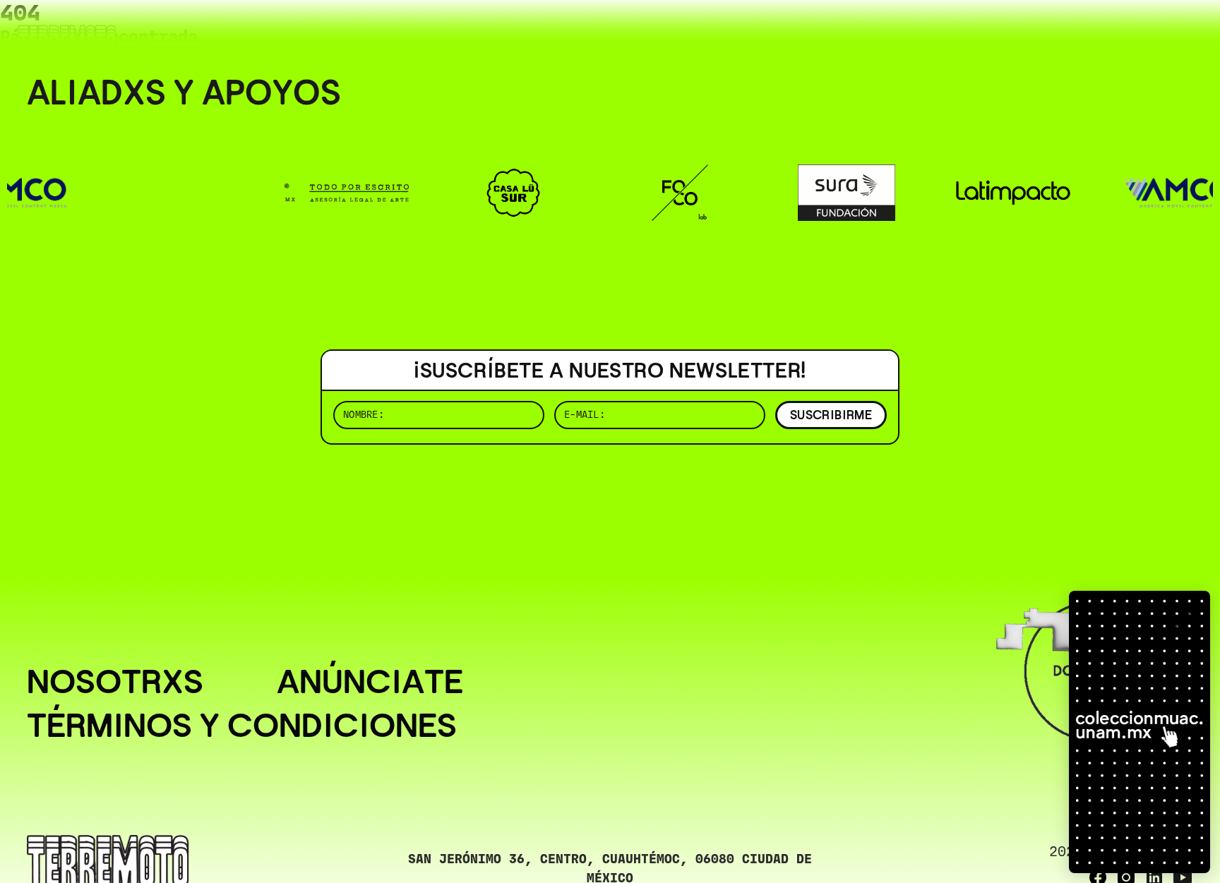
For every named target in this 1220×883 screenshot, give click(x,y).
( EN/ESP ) (1142, 31)
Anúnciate (370, 682)
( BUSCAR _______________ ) (959, 31)
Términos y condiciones (242, 725)
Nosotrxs (115, 682)
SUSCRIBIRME (831, 415)
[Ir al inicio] (67, 40)
